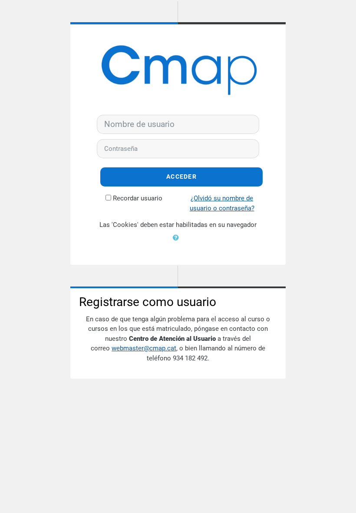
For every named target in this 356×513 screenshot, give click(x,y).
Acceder (181, 176)
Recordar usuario (137, 198)
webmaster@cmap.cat (144, 348)
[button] (178, 243)
